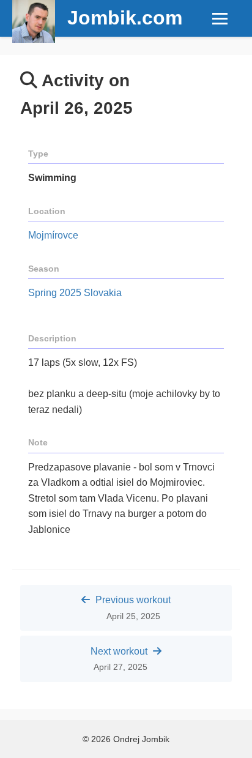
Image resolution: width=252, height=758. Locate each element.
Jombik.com (124, 18)
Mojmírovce (53, 235)
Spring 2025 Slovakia (75, 293)
